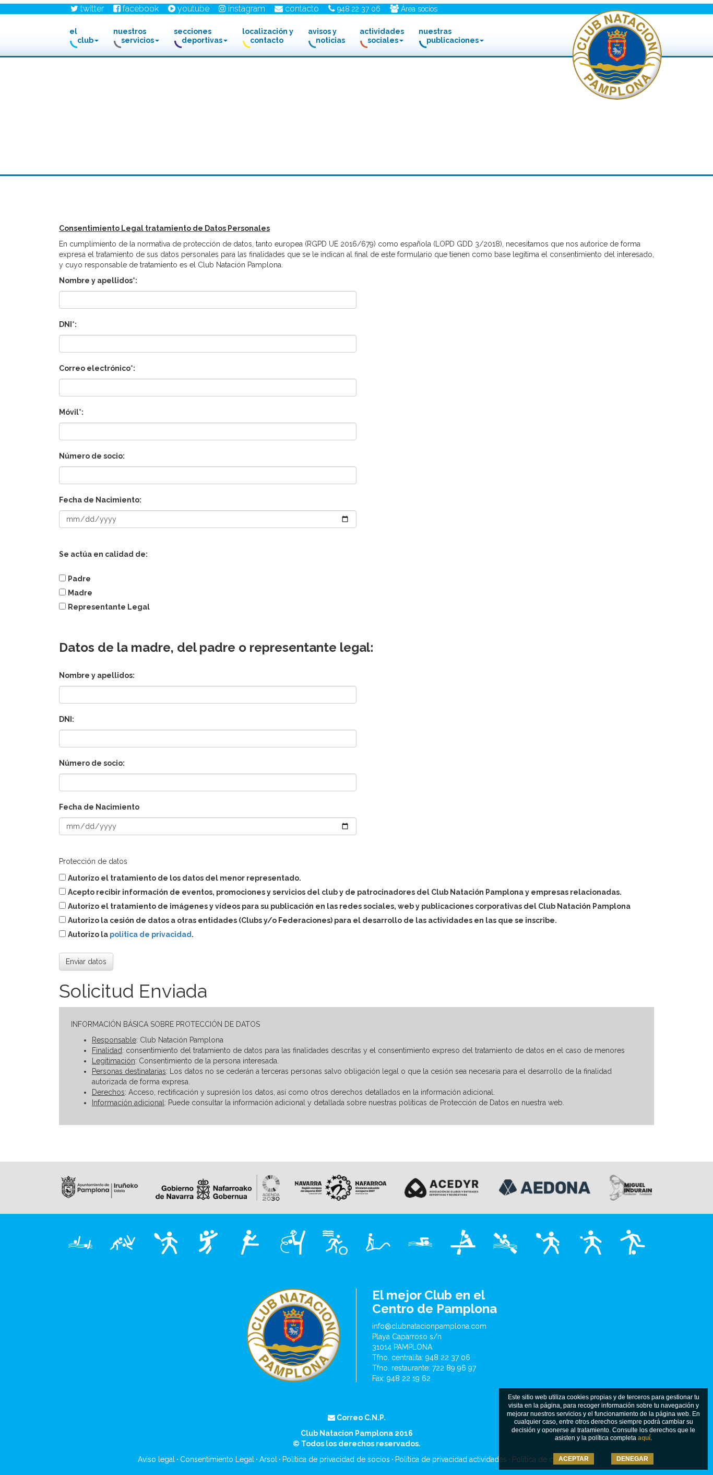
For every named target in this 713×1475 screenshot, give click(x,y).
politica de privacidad (151, 934)
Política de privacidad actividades (451, 1459)
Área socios (418, 9)
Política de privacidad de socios (336, 1459)
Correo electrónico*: (97, 368)
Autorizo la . (131, 934)
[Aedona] (544, 1187)
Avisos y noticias (326, 35)
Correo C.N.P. (360, 1417)
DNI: (66, 719)
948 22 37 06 (358, 9)
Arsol (268, 1459)
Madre (80, 593)
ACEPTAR (573, 1458)
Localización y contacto (267, 35)
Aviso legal (156, 1459)
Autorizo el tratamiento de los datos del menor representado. (184, 878)
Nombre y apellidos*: (98, 280)
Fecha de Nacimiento (99, 807)
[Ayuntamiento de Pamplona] (99, 1187)
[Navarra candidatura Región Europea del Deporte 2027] (340, 1187)
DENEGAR (632, 1458)
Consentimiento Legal (217, 1459)
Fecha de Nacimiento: (100, 500)
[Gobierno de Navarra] (218, 1187)
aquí (644, 1438)
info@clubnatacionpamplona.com (429, 1326)
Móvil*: (71, 412)
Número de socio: (92, 456)
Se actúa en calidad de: (103, 554)
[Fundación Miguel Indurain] (631, 1187)
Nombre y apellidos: (97, 675)
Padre (79, 579)
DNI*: (68, 324)
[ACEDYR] (441, 1187)
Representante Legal (109, 607)
